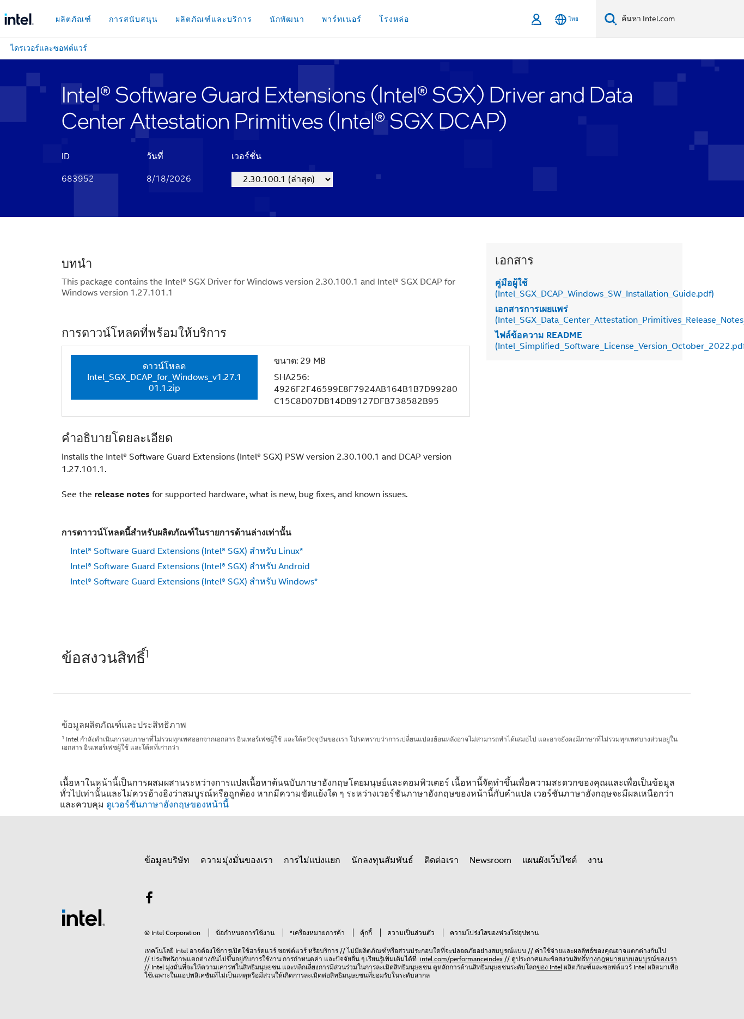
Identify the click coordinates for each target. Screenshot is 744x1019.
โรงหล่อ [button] (394, 19)
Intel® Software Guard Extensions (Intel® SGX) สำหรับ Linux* (186, 551)
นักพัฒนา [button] (287, 19)
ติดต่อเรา (441, 860)
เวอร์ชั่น (246, 156)
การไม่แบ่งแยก (312, 860)
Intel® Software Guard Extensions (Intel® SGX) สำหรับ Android (190, 566)
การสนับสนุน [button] (133, 19)
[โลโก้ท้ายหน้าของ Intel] (83, 917)
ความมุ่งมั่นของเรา (236, 860)
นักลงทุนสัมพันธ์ (382, 860)
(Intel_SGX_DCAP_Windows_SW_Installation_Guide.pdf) (604, 288)
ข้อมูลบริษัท (167, 860)
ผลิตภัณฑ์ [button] (74, 19)
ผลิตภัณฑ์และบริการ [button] (213, 19)
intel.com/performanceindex (461, 959)
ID (66, 156)
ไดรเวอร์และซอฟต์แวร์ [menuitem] (48, 48)
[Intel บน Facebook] (149, 899)
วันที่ (155, 156)
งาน (595, 860)
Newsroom (490, 860)
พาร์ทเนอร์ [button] (342, 19)
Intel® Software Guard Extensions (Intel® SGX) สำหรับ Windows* (194, 581)
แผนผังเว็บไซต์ (549, 860)
